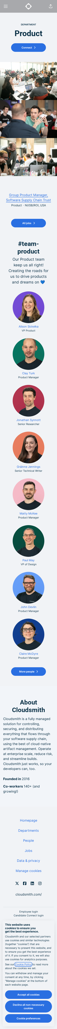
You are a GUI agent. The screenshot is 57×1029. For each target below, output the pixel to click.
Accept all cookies (28, 994)
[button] (50, 6)
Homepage (28, 820)
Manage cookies (28, 871)
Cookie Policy (23, 964)
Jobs (28, 851)
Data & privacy (28, 861)
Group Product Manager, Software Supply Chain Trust (28, 197)
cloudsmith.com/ (29, 894)
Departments (28, 831)
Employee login (28, 911)
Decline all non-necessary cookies (28, 1006)
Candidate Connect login (29, 915)
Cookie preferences (28, 1018)
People (28, 840)
